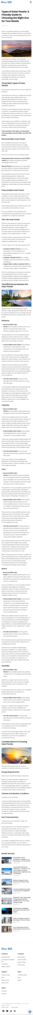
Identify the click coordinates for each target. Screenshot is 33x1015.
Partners (4, 993)
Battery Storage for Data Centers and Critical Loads (21, 881)
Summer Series (22, 959)
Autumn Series (22, 962)
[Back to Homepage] (7, 2)
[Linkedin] (15, 1011)
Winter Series (21, 965)
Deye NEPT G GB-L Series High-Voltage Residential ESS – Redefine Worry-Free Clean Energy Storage (22, 900)
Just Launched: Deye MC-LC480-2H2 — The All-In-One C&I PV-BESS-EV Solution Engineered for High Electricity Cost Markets (22, 870)
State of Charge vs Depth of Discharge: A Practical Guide (21, 919)
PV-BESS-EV (5, 964)
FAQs (3, 977)
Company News (22, 975)
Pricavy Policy (14, 1007)
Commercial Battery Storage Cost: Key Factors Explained (21, 890)
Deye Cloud (5, 983)
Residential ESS (6, 957)
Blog (19, 977)
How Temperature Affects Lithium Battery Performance (21, 928)
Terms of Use (5, 1007)
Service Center (6, 975)
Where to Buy (5, 980)
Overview (4, 991)
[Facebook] (3, 1011)
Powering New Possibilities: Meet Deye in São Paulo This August (21, 910)
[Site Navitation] (30, 2)
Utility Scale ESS (6, 966)
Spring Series (21, 957)
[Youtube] (7, 1011)
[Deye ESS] (7, 949)
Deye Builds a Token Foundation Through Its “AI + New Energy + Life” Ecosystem (21, 859)
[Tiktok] (11, 1011)
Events (19, 980)
